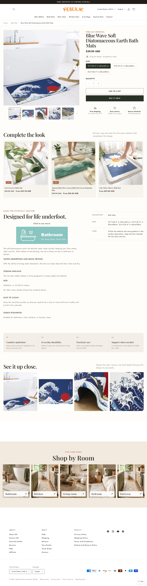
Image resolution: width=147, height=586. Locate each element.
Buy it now (114, 98)
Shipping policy (80, 579)
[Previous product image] (7, 67)
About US (13, 534)
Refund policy (44, 579)
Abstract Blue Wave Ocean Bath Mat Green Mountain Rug (72, 189)
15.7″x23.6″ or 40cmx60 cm (98, 66)
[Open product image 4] (127, 391)
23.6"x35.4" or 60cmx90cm (98, 72)
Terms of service (68, 579)
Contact (45, 552)
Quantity (90, 79)
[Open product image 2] (56, 391)
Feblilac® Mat (19, 579)
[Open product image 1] (20, 391)
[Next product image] (75, 67)
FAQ (11, 548)
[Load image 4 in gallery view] (55, 113)
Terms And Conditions (83, 541)
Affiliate (12, 552)
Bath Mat (14, 23)
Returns (45, 541)
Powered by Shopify (31, 579)
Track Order (47, 548)
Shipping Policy (81, 538)
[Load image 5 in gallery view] (68, 113)
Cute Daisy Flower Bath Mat (110, 188)
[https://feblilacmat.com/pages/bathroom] (42, 243)
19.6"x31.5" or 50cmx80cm (124, 66)
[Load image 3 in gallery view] (41, 113)
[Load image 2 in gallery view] (28, 113)
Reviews (12, 545)
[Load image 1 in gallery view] (15, 113)
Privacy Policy (80, 534)
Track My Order (16, 541)
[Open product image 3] (91, 391)
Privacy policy (55, 579)
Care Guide (46, 545)
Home (5, 23)
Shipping (45, 538)
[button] (13, 9)
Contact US (14, 538)
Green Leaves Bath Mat (13, 188)
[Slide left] (5, 113)
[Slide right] (77, 113)
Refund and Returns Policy (85, 545)
